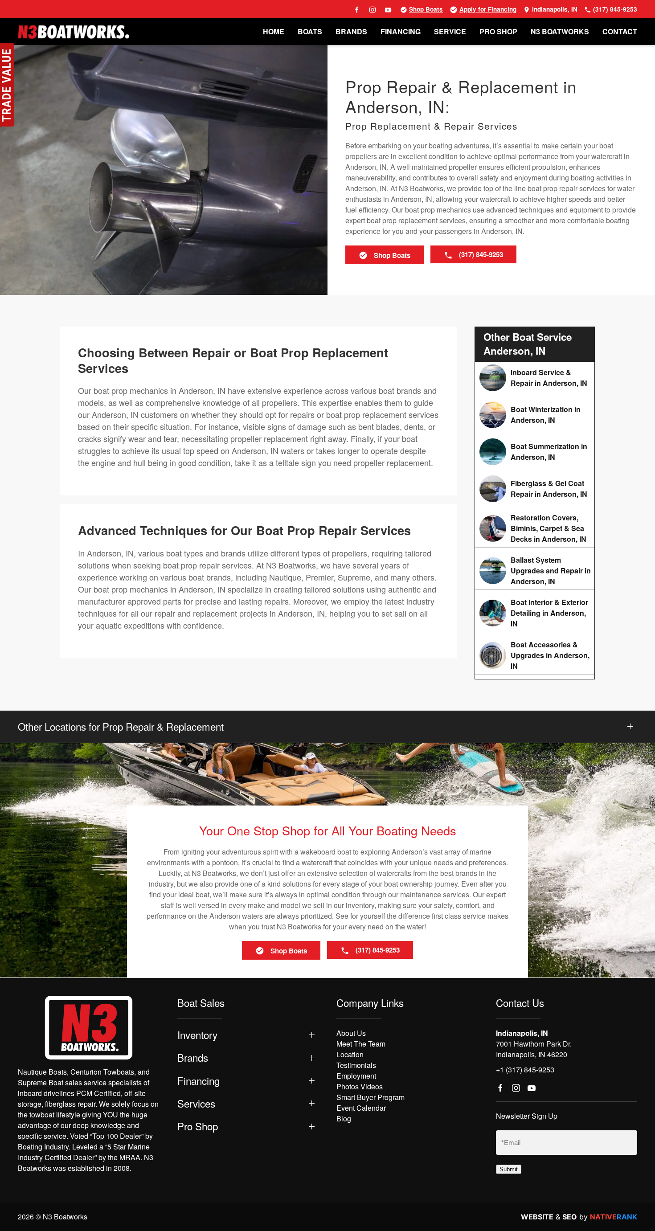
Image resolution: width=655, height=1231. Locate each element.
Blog (343, 1118)
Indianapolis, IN (553, 9)
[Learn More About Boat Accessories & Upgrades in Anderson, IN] (534, 655)
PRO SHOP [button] (498, 31)
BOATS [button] (310, 31)
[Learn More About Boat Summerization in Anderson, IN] (534, 452)
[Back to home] (73, 31)
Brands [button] (192, 1057)
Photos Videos (359, 1086)
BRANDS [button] (351, 31)
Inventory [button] (197, 1035)
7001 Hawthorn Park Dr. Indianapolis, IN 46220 (534, 1049)
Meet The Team (360, 1044)
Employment (356, 1076)
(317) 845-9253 (614, 9)
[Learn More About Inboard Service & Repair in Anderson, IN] (534, 378)
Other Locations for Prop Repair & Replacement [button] (121, 726)
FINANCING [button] (401, 31)
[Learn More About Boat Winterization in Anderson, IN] (534, 415)
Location (350, 1054)
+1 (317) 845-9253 (525, 1069)
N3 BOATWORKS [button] (560, 31)
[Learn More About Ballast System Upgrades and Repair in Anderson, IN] (534, 570)
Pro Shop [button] (197, 1126)
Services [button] (196, 1103)
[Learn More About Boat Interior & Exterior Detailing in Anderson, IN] (534, 613)
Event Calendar (361, 1108)
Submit (508, 1169)
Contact (619, 31)
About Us (351, 1033)
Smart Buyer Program (370, 1097)
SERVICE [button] (450, 31)
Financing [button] (198, 1081)
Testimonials (356, 1065)
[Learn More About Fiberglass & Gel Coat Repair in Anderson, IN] (534, 489)
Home (273, 31)
